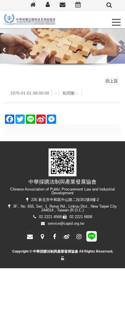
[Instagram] (78, 236)
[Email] (62, 5)
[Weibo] (66, 236)
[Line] (91, 237)
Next (120, 49)
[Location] (42, 236)
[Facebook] (54, 236)
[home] (33, 5)
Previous (4, 49)
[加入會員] (48, 5)
